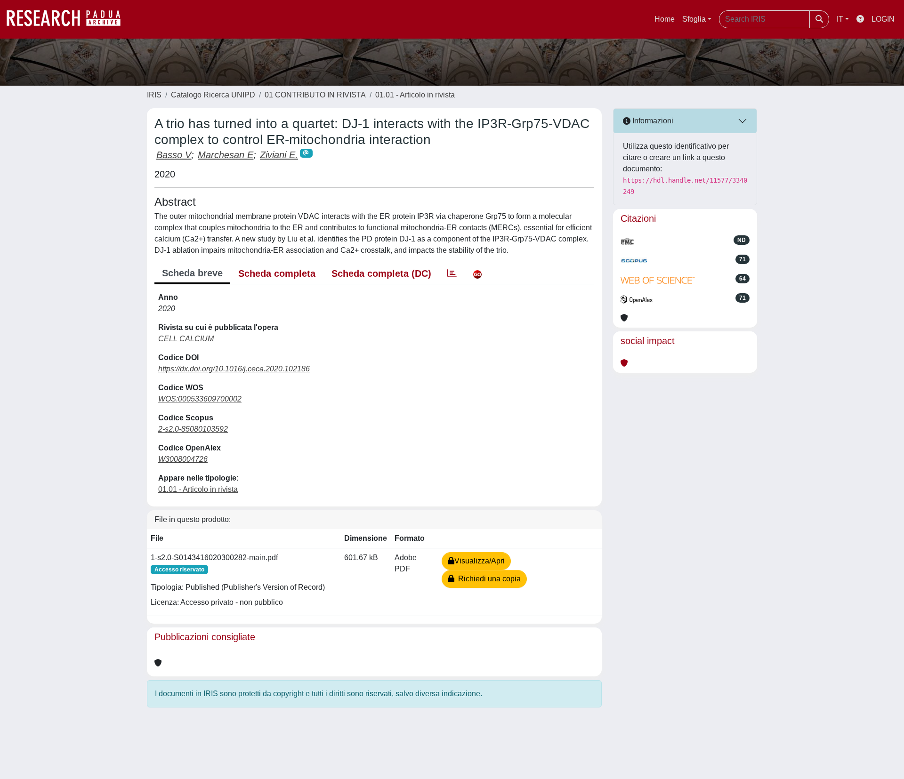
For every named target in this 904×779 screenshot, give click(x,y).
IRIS (154, 95)
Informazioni (651, 121)
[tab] (452, 273)
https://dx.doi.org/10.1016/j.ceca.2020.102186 (234, 369)
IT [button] (840, 19)
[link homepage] (68, 19)
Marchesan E (225, 155)
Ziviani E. (279, 155)
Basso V (173, 155)
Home (664, 19)
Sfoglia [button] (694, 19)
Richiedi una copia (487, 579)
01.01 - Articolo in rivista (415, 95)
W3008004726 (183, 459)
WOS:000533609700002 (200, 399)
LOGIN (883, 19)
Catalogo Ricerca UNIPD (213, 95)
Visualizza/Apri (479, 561)
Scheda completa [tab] (276, 273)
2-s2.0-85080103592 (193, 429)
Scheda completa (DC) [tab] (381, 273)
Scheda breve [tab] (192, 273)
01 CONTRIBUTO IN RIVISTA (315, 95)
